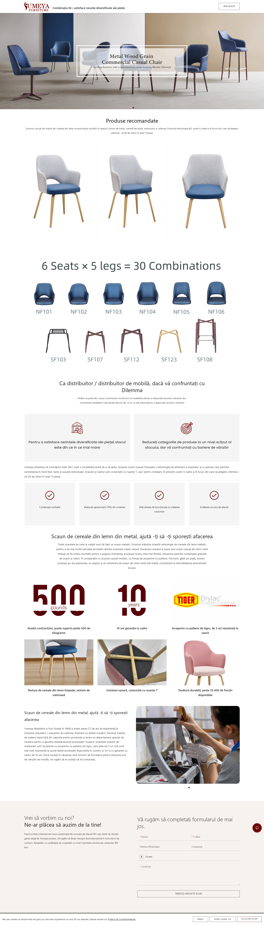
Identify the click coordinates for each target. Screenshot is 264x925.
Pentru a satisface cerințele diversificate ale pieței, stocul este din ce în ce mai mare (77, 445)
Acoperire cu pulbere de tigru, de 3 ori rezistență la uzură (205, 630)
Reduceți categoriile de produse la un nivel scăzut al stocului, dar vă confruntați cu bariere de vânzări (186, 445)
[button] (130, 107)
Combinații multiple (49, 507)
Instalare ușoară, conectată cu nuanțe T (132, 690)
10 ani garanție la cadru (132, 628)
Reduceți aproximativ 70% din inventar (104, 507)
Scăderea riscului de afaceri (214, 507)
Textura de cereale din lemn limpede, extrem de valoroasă (59, 692)
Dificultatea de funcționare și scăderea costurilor (159, 509)
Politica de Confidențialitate (122, 919)
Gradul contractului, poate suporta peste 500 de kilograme (59, 630)
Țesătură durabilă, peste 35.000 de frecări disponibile (205, 692)
